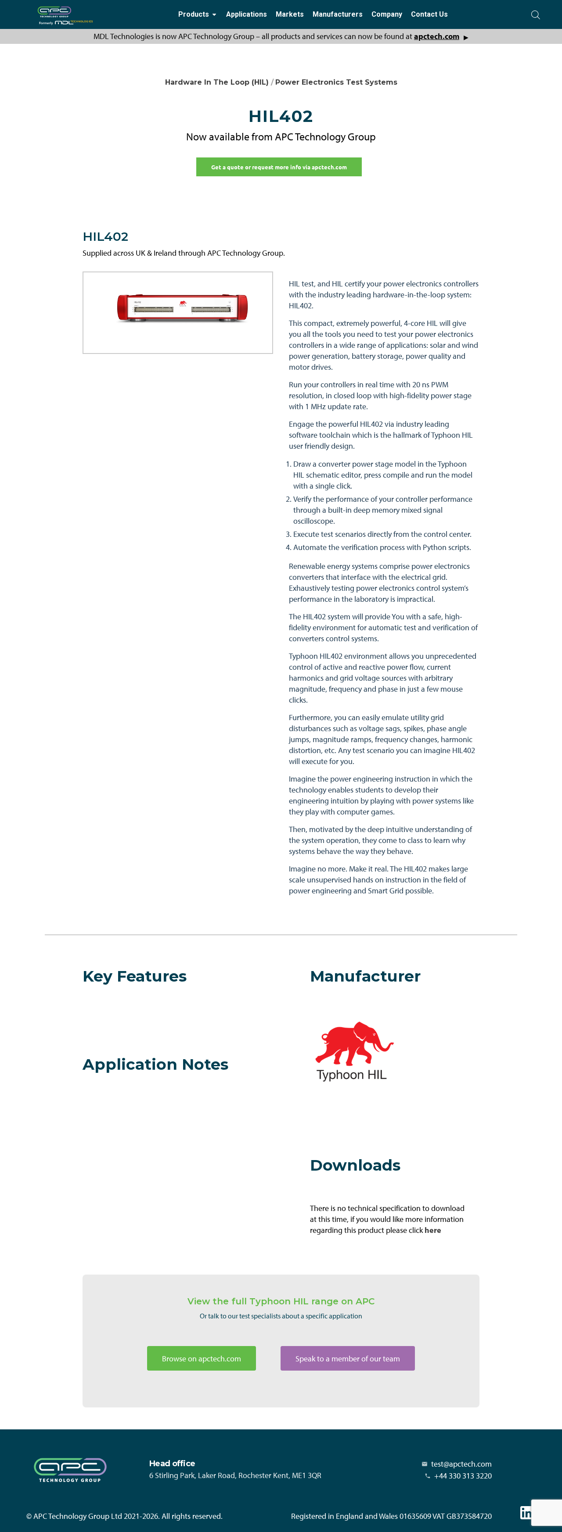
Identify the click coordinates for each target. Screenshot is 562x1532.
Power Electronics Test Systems (336, 82)
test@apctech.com (461, 1464)
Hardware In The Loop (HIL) (217, 82)
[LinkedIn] (527, 1512)
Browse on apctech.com (201, 1358)
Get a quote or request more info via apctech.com (279, 167)
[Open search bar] (535, 15)
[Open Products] (214, 14)
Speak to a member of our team (347, 1358)
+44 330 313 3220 (463, 1476)
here (433, 1230)
